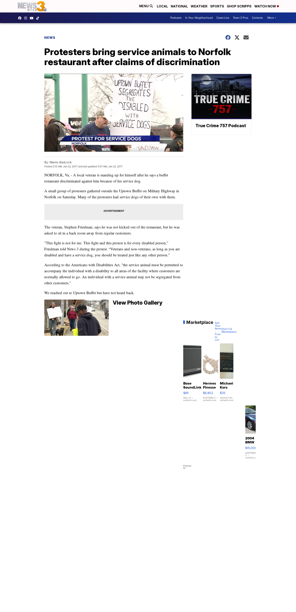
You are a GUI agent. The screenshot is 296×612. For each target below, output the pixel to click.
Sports (217, 6)
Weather (199, 6)
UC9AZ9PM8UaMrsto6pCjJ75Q (32, 18)
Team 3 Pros (240, 18)
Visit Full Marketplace (229, 330)
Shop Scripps (239, 6)
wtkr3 (26, 18)
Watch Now (265, 6)
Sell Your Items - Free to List (218, 331)
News (49, 38)
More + (271, 18)
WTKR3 (20, 18)
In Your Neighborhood (199, 18)
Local (162, 6)
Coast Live (222, 18)
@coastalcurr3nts (38, 18)
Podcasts (176, 18)
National (179, 6)
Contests (257, 18)
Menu (144, 6)
